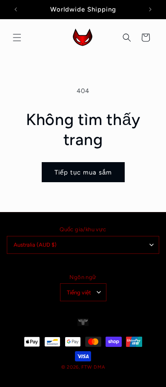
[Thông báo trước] (15, 9)
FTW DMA (93, 367)
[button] (17, 37)
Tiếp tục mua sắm (83, 172)
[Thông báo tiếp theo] (150, 9)
